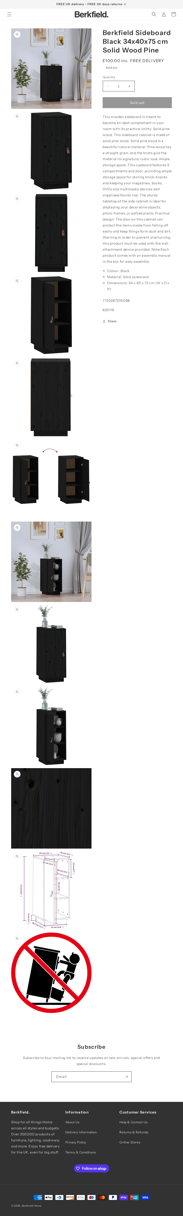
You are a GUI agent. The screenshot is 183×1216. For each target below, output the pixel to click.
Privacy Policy (75, 1142)
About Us (72, 1122)
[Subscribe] (126, 1076)
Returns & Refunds (133, 1132)
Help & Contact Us (133, 1122)
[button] (9, 14)
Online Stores (129, 1142)
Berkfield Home (32, 1205)
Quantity (109, 77)
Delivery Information (81, 1132)
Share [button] (112, 321)
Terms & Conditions (80, 1152)
